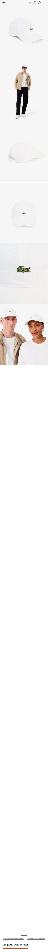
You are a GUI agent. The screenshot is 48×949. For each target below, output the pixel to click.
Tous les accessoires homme (13, 939)
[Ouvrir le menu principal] (45, 2)
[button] (35, 2)
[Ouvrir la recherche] (39, 2)
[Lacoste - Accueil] (3, 2)
